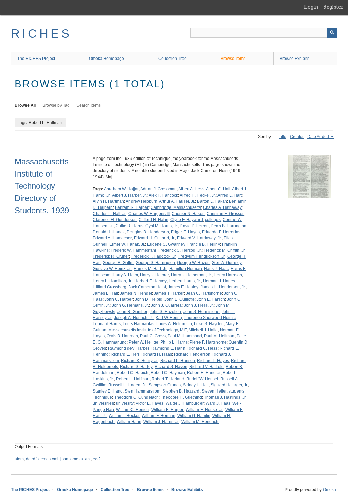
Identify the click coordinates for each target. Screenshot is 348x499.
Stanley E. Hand (108, 391)
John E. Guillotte (179, 299)
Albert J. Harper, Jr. (129, 195)
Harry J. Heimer (154, 274)
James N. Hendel (136, 293)
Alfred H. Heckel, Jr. (198, 195)
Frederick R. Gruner (111, 256)
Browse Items (233, 58)
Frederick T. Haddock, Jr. (153, 256)
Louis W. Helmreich (174, 323)
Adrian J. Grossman (158, 189)
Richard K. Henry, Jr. (139, 360)
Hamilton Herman (185, 268)
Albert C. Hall (218, 189)
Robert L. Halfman (133, 379)
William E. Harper (167, 409)
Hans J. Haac (216, 268)
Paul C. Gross (153, 336)
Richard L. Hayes (213, 360)
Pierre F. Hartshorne (208, 342)
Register (333, 7)
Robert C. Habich (133, 372)
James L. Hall (105, 293)
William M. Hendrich (200, 421)
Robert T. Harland (168, 379)
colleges (213, 219)
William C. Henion (132, 409)
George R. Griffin (118, 262)
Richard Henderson (192, 354)
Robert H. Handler (204, 372)
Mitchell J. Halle (203, 330)
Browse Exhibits (294, 58)
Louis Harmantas (138, 323)
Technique (102, 397)
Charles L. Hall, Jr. (109, 213)
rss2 (97, 458)
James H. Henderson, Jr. (223, 287)
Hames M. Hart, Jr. (150, 268)
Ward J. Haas (218, 403)
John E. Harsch (211, 299)
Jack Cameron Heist (147, 287)
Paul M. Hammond (185, 336)
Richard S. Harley (136, 366)
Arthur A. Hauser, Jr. (177, 201)
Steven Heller (214, 391)
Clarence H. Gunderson (115, 219)
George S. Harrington (155, 262)
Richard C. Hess (202, 348)
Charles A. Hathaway (222, 207)
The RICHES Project (36, 58)
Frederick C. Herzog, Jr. (180, 250)
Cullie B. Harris (129, 225)
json (64, 458)
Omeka (329, 489)
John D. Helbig (148, 299)
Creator (297, 136)
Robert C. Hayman (168, 372)
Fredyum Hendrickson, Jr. (201, 256)
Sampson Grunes (165, 385)
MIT (183, 330)
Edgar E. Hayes (185, 232)
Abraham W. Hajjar (121, 189)
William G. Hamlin (193, 415)
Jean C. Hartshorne (204, 293)
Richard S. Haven (171, 366)
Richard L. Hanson (177, 360)
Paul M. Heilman (219, 336)
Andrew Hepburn (141, 201)
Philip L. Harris (174, 342)
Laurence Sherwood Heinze (210, 317)
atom (19, 458)
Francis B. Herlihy (203, 244)
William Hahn (129, 421)
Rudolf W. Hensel (202, 379)
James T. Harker (169, 293)
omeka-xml (80, 458)
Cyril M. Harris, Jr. (161, 225)
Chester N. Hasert (188, 213)
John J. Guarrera (166, 305)
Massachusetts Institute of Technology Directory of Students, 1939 (42, 186)
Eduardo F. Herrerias (221, 232)
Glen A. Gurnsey (227, 262)
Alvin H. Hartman (108, 201)
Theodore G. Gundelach (136, 397)
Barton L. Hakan (212, 201)
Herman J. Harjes (219, 281)
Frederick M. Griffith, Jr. (224, 250)
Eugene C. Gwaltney (166, 244)
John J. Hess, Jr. (199, 305)
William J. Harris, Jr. (161, 421)
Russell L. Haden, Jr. (127, 385)
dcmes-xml (48, 458)
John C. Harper (119, 299)
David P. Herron (194, 225)
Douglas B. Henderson (148, 232)
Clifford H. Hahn (153, 219)
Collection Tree (172, 58)
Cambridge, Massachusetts (176, 207)
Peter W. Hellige (143, 342)
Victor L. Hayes (149, 403)
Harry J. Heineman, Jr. (191, 274)
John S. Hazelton (165, 311)
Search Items (88, 105)
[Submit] (332, 33)
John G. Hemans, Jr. (130, 305)
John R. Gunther (132, 311)
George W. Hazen (193, 262)
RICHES (41, 33)
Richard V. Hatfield (206, 366)
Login (311, 7)
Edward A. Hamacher (112, 238)
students (236, 391)
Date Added (318, 136)
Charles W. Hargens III (149, 213)
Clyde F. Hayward (186, 219)
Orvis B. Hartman (122, 336)
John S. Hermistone (201, 311)
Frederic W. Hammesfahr (133, 250)
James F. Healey (183, 287)
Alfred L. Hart (230, 195)
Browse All (25, 105)
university (125, 403)
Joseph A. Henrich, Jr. (134, 317)
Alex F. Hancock (163, 195)
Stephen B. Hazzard (180, 391)
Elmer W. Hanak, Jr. (127, 244)
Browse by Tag (56, 105)
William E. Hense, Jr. (204, 409)
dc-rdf (31, 458)
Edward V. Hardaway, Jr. (199, 238)
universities (103, 403)
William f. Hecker (124, 415)
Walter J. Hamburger (185, 403)
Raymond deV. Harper (128, 348)
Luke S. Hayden (209, 323)
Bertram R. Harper (132, 207)
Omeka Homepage (106, 58)
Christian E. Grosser (225, 213)
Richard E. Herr (125, 354)
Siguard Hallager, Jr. (229, 385)
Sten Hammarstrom (142, 391)
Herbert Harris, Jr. (185, 281)
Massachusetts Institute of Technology (143, 330)
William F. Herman (158, 415)
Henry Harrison (228, 274)
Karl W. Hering (169, 317)
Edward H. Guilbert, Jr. (154, 238)
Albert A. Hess (191, 189)
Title (282, 136)
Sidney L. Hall (196, 385)
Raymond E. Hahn (168, 348)
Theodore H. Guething (181, 397)
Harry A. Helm (125, 274)
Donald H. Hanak (109, 232)
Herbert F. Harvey (150, 281)
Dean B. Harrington (228, 225)
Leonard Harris (107, 323)
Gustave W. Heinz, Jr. (112, 268)
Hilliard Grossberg (109, 287)
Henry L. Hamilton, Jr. (112, 281)
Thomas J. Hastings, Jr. (225, 397)
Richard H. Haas (156, 354)
